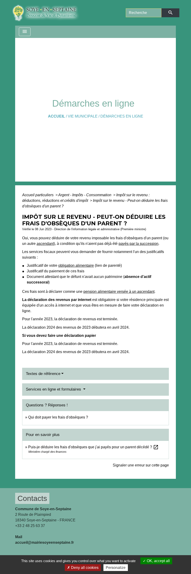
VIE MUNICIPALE (83, 116)
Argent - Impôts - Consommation (85, 195)
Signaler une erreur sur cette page (141, 465)
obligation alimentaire (76, 265)
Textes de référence (43, 373)
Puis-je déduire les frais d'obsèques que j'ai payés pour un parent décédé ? (93, 447)
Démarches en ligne (121, 116)
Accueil (56, 116)
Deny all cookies (84, 568)
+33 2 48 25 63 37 (30, 526)
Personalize (116, 568)
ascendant (45, 244)
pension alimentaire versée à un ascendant (118, 292)
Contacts (32, 498)
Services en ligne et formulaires (54, 389)
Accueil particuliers (38, 195)
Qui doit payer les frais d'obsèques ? (58, 417)
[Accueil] (49, 12)
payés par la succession (138, 244)
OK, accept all (158, 561)
